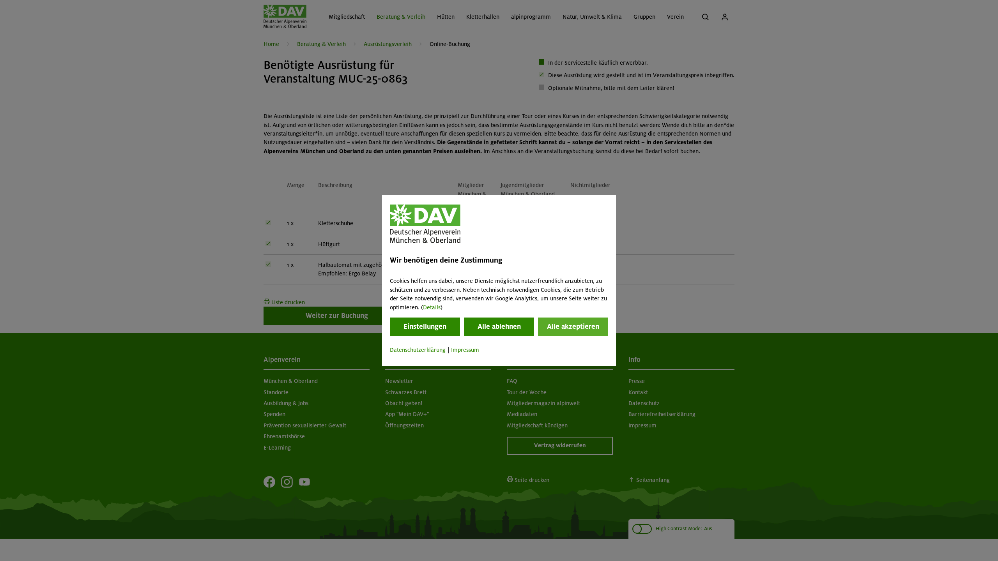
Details (432, 307)
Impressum (465, 349)
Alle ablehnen (499, 326)
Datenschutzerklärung (418, 349)
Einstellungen (424, 326)
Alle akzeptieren (573, 326)
